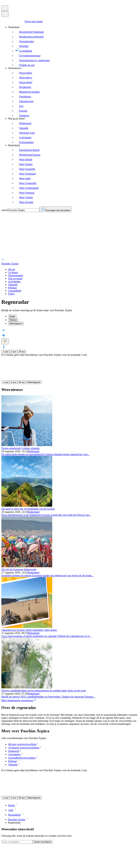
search (4, 210)
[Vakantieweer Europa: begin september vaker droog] (26, 626)
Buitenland (33, 451)
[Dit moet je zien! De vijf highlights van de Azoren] (26, 505)
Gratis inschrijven (42, 842)
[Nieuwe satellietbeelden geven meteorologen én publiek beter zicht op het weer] (26, 687)
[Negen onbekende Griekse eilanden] (26, 445)
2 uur (13, 351)
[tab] (73, 316)
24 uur (22, 351)
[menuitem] (73, 46)
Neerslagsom (33, 382)
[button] (69, 347)
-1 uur (5, 351)
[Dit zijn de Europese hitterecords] (26, 566)
